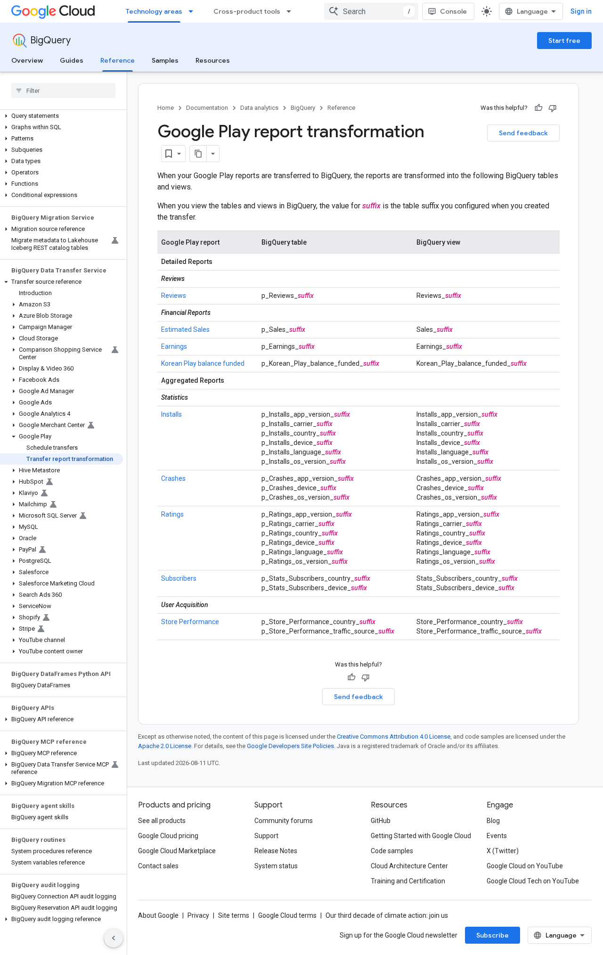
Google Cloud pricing (168, 836)
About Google (158, 915)
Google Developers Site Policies (290, 745)
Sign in (581, 11)
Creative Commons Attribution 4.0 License (393, 736)
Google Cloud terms (287, 915)
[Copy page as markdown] (198, 154)
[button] (61, 116)
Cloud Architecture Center (409, 866)
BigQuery (50, 40)
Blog (493, 820)
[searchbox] (63, 90)
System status (276, 866)
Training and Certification (408, 881)
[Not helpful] (553, 108)
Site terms (233, 915)
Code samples (392, 851)
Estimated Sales (185, 329)
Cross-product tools (246, 11)
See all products (162, 820)
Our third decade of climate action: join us (387, 915)
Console (453, 11)
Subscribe (492, 935)
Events (497, 836)
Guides (71, 60)
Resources (213, 60)
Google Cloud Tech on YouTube (533, 881)
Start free (564, 40)
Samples (165, 60)
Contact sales (158, 866)
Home (165, 107)
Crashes (173, 478)
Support (266, 836)
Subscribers (178, 578)
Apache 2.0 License (164, 745)
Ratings (172, 514)
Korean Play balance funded (202, 363)
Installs (171, 414)
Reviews (173, 295)
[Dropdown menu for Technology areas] (193, 11)
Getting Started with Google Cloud (421, 836)
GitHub (381, 820)
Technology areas (154, 11)
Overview (27, 60)
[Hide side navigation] (113, 938)
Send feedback (523, 133)
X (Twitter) (503, 851)
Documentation (207, 107)
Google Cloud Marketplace (177, 851)
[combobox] (371, 11)
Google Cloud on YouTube (525, 866)
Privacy (198, 915)
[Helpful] (538, 108)
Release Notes (275, 851)
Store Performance (190, 622)
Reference (117, 60)
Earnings (174, 346)
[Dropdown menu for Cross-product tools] (291, 11)
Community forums (283, 820)
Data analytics (259, 107)
